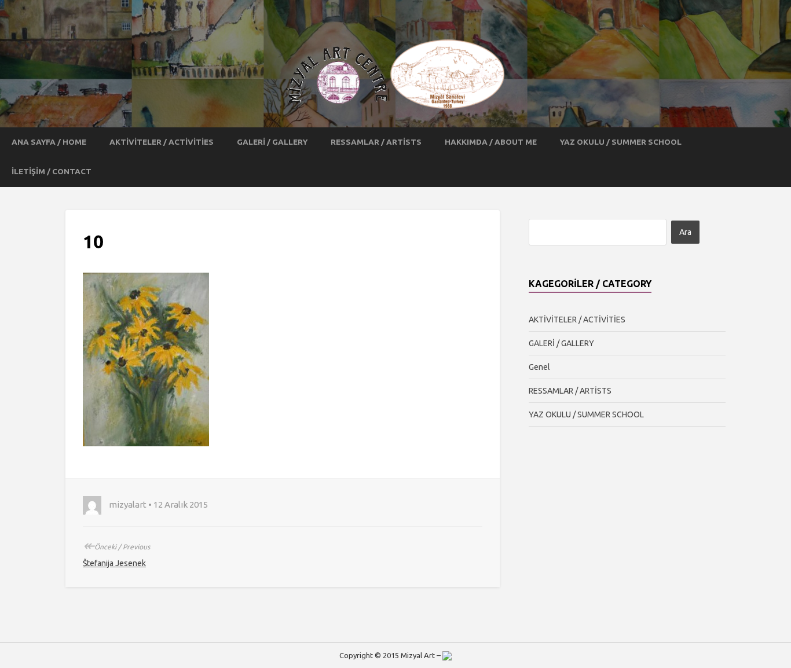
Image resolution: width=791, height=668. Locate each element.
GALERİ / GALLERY (272, 141)
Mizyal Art (418, 655)
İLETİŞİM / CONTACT (51, 171)
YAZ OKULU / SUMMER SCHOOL (621, 141)
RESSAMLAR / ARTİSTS (376, 141)
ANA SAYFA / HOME (49, 141)
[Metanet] (447, 655)
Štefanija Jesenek (114, 563)
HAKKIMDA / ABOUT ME (491, 141)
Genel (539, 367)
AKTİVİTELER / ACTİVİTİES (161, 141)
